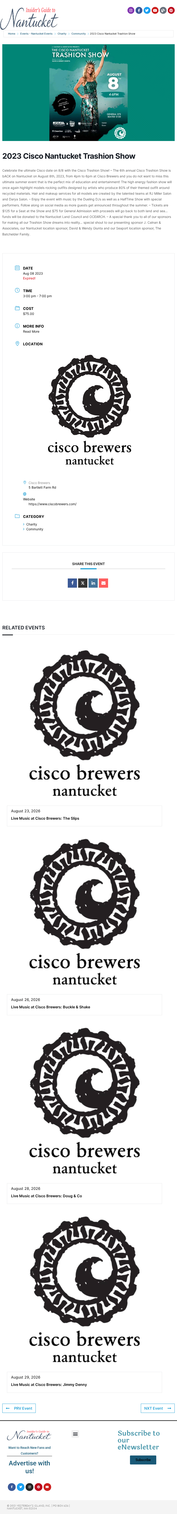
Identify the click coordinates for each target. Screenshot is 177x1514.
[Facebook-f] (139, 10)
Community (78, 33)
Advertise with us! (29, 1467)
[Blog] (163, 10)
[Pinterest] (171, 10)
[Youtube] (155, 10)
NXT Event (153, 1408)
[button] (75, 1434)
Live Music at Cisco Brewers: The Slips (45, 818)
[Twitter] (147, 10)
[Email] (103, 583)
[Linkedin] (93, 583)
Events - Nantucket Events (36, 33)
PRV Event (23, 1408)
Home (11, 33)
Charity (62, 33)
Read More (31, 331)
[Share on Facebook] (72, 583)
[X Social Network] (82, 583)
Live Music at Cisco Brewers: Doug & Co (46, 1196)
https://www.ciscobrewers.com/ (53, 504)
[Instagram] (130, 10)
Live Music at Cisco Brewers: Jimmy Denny (49, 1384)
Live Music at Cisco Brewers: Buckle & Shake (50, 1007)
